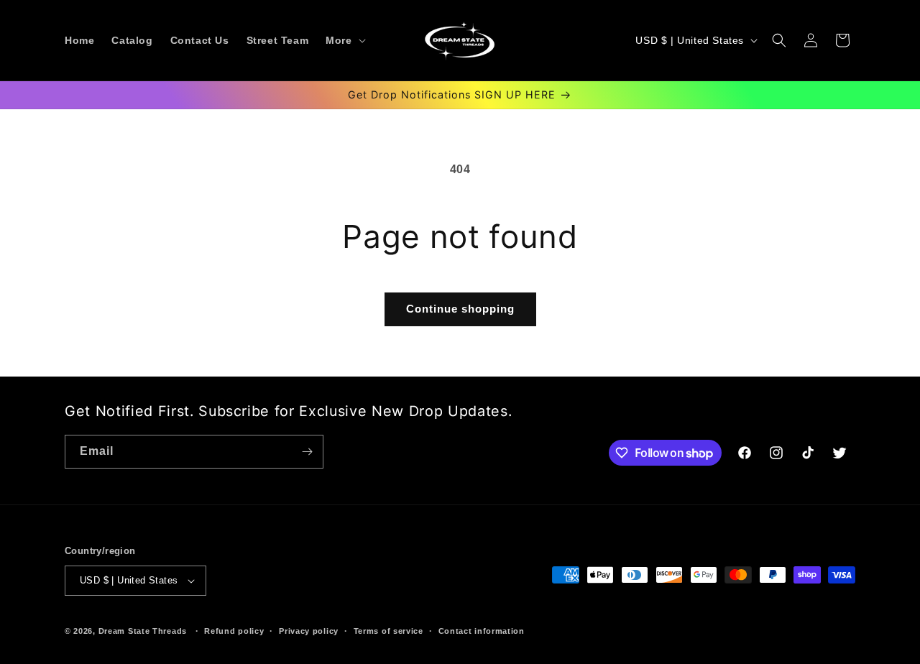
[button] (344, 40)
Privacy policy (309, 631)
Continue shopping (460, 309)
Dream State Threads (142, 631)
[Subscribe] (307, 452)
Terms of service (388, 631)
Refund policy (234, 631)
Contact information (481, 631)
